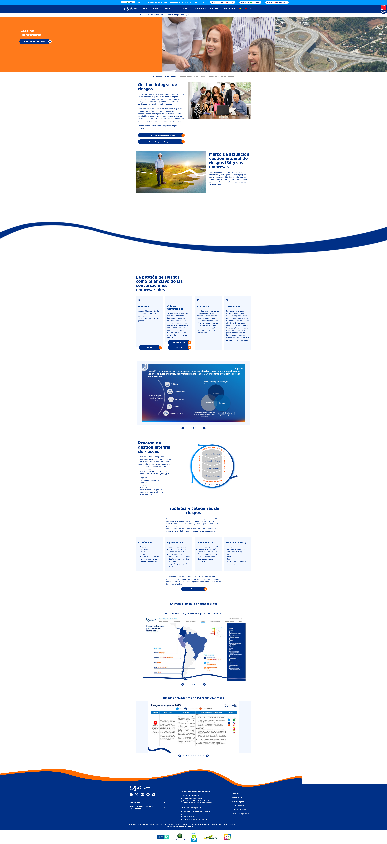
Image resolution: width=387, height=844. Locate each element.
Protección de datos (239, 810)
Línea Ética (235, 793)
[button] (193, 428)
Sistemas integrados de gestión (192, 76)
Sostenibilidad (199, 8)
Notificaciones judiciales (240, 814)
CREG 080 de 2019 (238, 806)
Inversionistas (169, 8)
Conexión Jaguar (229, 8)
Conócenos (143, 8)
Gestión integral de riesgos (164, 76)
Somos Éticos (214, 8)
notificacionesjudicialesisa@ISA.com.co (179, 826)
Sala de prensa (184, 8)
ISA (137, 15)
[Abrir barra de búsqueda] (250, 8)
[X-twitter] (136, 794)
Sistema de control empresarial (221, 76)
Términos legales (238, 802)
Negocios (156, 8)
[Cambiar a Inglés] (246, 9)
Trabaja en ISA (237, 797)
